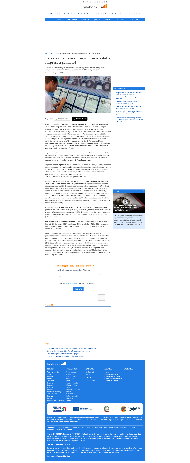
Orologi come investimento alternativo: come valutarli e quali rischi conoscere (127, 207)
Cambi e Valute (72, 383)
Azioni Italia (70, 374)
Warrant (69, 394)
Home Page (49, 53)
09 (51, 13)
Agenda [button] (96, 19)
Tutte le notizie (53, 372)
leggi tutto (138, 227)
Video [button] (106, 19)
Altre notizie (119, 88)
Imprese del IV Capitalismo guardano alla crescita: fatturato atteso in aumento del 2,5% (129, 119)
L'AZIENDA (128, 369)
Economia (48, 73)
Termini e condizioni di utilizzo (58, 444)
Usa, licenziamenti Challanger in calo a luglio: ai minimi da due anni (128, 93)
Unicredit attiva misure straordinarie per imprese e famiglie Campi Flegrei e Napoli (129, 113)
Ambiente (51, 381)
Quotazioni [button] (71, 19)
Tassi (68, 387)
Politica (50, 389)
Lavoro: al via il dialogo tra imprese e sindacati (128, 98)
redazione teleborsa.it (117, 427)
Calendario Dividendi (112, 376)
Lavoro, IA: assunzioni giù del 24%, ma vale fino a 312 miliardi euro (128, 107)
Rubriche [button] (84, 19)
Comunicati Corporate (55, 400)
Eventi (106, 372)
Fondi (68, 381)
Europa (50, 376)
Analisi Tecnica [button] (119, 19)
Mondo (49, 378)
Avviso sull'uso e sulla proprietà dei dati (69, 440)
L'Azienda (134, 19)
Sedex (68, 392)
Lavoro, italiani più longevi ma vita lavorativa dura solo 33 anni (127, 102)
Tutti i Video (90, 380)
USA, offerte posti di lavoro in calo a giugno (63, 354)
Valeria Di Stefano (65, 430)
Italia (49, 374)
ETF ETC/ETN (71, 376)
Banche (50, 383)
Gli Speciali (90, 372)
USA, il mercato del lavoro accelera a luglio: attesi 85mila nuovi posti (72, 348)
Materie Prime (71, 385)
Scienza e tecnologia (54, 392)
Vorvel (68, 400)
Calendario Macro (111, 374)
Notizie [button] (59, 19)
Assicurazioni (52, 394)
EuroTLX (69, 398)
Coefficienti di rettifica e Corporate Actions (113, 379)
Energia (50, 396)
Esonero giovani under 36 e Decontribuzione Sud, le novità (68, 351)
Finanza (50, 387)
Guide (116, 191)
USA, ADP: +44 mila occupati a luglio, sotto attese (65, 356)
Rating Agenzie (72, 396)
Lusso (49, 398)
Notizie (57, 53)
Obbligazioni (71, 378)
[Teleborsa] (95, 8)
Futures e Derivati (73, 389)
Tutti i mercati (71, 372)
